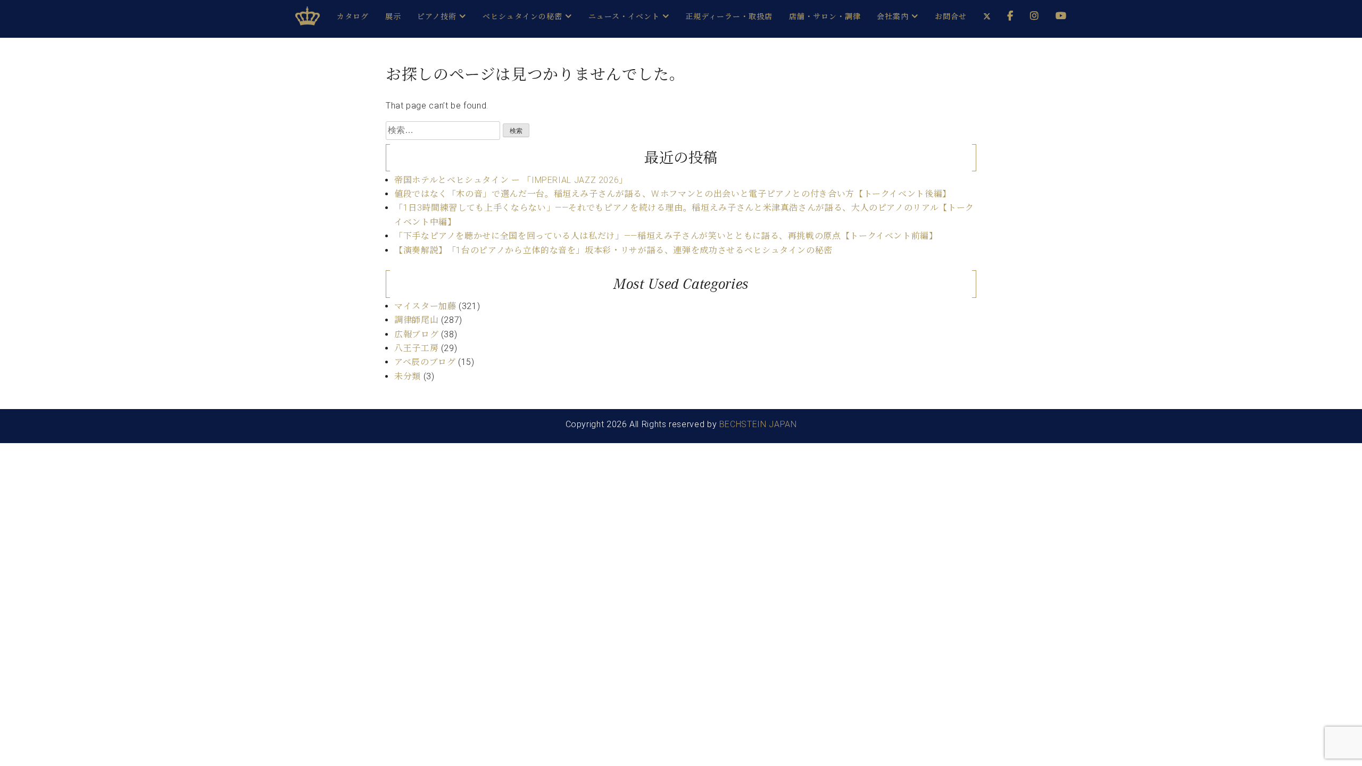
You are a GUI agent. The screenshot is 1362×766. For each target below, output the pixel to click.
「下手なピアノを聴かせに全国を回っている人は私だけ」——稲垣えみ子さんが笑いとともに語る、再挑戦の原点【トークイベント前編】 (666, 236)
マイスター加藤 (425, 306)
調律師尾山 (416, 320)
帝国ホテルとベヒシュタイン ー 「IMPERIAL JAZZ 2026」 (511, 180)
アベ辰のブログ (424, 362)
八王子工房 (416, 348)
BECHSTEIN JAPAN (758, 424)
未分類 (407, 376)
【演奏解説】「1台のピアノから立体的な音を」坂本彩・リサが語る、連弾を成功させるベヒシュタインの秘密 (613, 250)
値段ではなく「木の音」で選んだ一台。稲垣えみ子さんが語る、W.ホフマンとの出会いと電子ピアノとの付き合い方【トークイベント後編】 (672, 194)
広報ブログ (416, 334)
